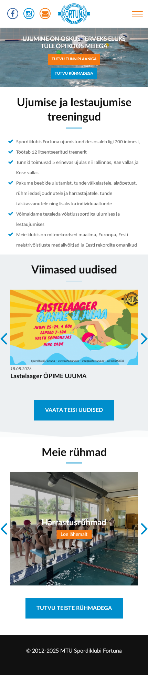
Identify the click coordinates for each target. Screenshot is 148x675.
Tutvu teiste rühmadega (74, 608)
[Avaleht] (74, 13)
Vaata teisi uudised (74, 410)
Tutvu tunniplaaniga (74, 59)
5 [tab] (89, 92)
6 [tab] (99, 92)
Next (129, 57)
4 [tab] (79, 92)
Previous (19, 57)
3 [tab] (68, 92)
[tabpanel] (74, 57)
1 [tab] (48, 92)
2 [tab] (58, 92)
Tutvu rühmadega (74, 73)
